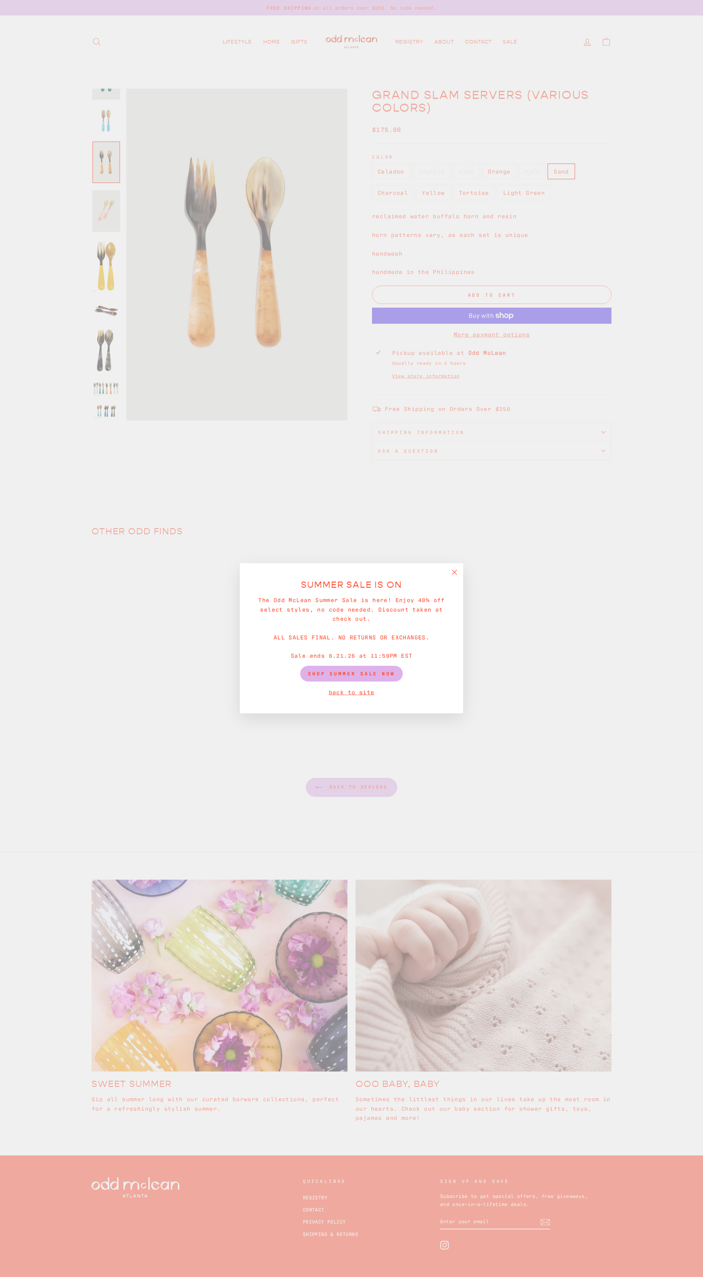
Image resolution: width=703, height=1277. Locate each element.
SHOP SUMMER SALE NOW (351, 674)
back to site (352, 692)
